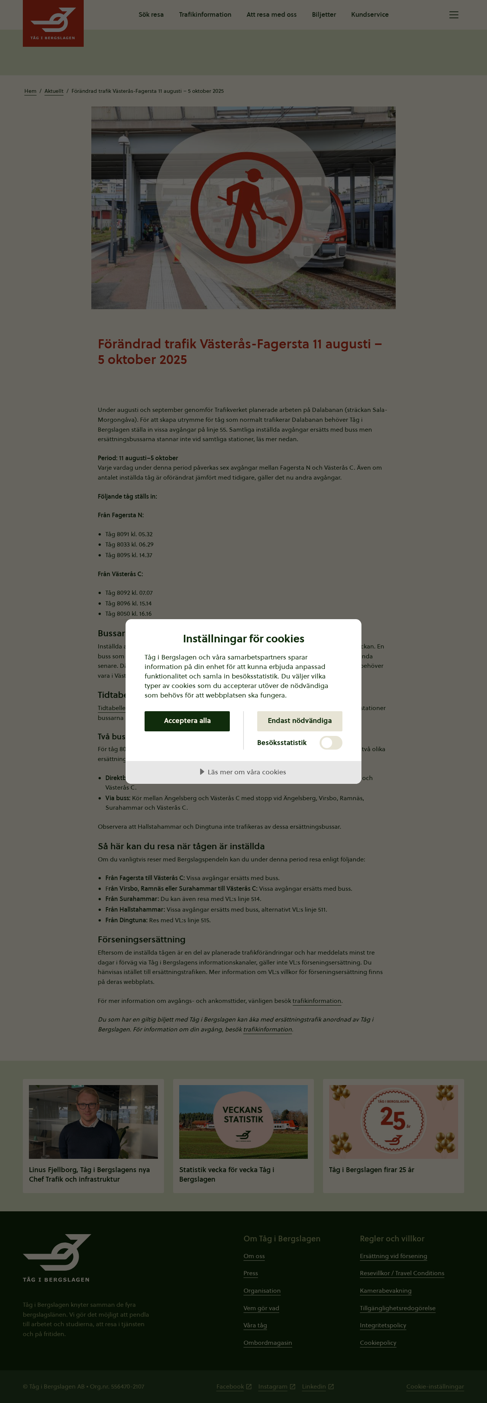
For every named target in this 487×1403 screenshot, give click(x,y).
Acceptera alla (187, 720)
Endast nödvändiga (300, 720)
